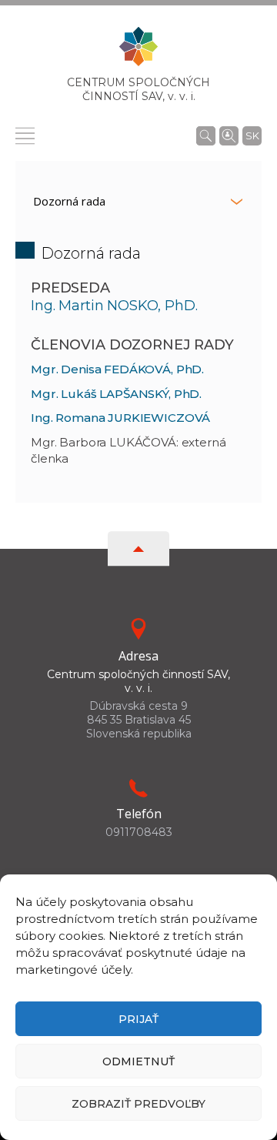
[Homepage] (138, 51)
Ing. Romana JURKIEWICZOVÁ (120, 417)
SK (252, 135)
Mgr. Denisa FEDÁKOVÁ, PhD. (117, 369)
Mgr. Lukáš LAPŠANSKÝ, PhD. (116, 393)
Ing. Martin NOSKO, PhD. (114, 305)
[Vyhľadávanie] (205, 135)
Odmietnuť (138, 1061)
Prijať (138, 1019)
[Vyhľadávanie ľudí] (229, 135)
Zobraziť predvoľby (138, 1104)
